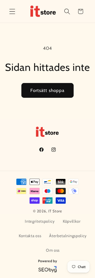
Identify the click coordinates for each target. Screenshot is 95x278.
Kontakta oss (30, 235)
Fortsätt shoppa (47, 90)
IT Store (55, 211)
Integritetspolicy (40, 221)
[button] (12, 11)
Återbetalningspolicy (68, 235)
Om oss (53, 250)
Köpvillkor (72, 221)
